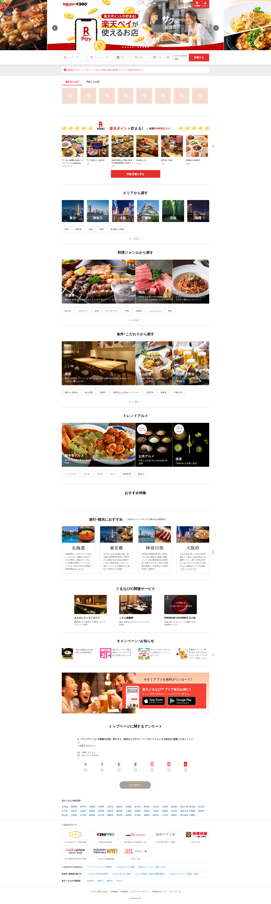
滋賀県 (138, 811)
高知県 (119, 815)
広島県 (74, 815)
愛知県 (119, 811)
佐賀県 (138, 815)
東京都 (174, 806)
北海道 (65, 806)
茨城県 (128, 806)
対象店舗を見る (135, 174)
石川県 (65, 811)
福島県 (119, 806)
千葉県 (165, 806)
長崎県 (147, 815)
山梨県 (83, 811)
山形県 (110, 806)
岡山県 (65, 815)
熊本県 (156, 815)
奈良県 (174, 811)
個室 (176, 58)
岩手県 (83, 806)
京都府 (147, 811)
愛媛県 (110, 815)
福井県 (74, 811)
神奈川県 (184, 806)
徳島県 (92, 815)
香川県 (101, 815)
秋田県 (101, 806)
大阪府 (156, 811)
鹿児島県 (184, 815)
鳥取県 (192, 811)
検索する (199, 57)
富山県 (201, 806)
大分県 (165, 815)
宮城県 (92, 806)
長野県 (92, 811)
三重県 (128, 811)
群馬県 (147, 806)
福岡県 (128, 815)
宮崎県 (174, 815)
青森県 (74, 806)
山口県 (83, 815)
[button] (123, 47)
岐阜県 (101, 811)
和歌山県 (184, 811)
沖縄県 (192, 815)
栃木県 (138, 806)
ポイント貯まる (181, 55)
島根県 (201, 811)
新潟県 (192, 806)
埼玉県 (156, 806)
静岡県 (110, 811)
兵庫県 (165, 811)
